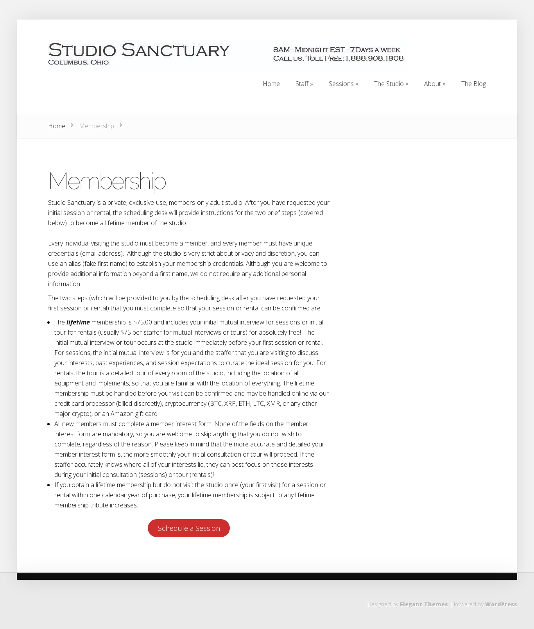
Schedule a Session (189, 528)
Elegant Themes (424, 604)
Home (56, 126)
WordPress (501, 604)
